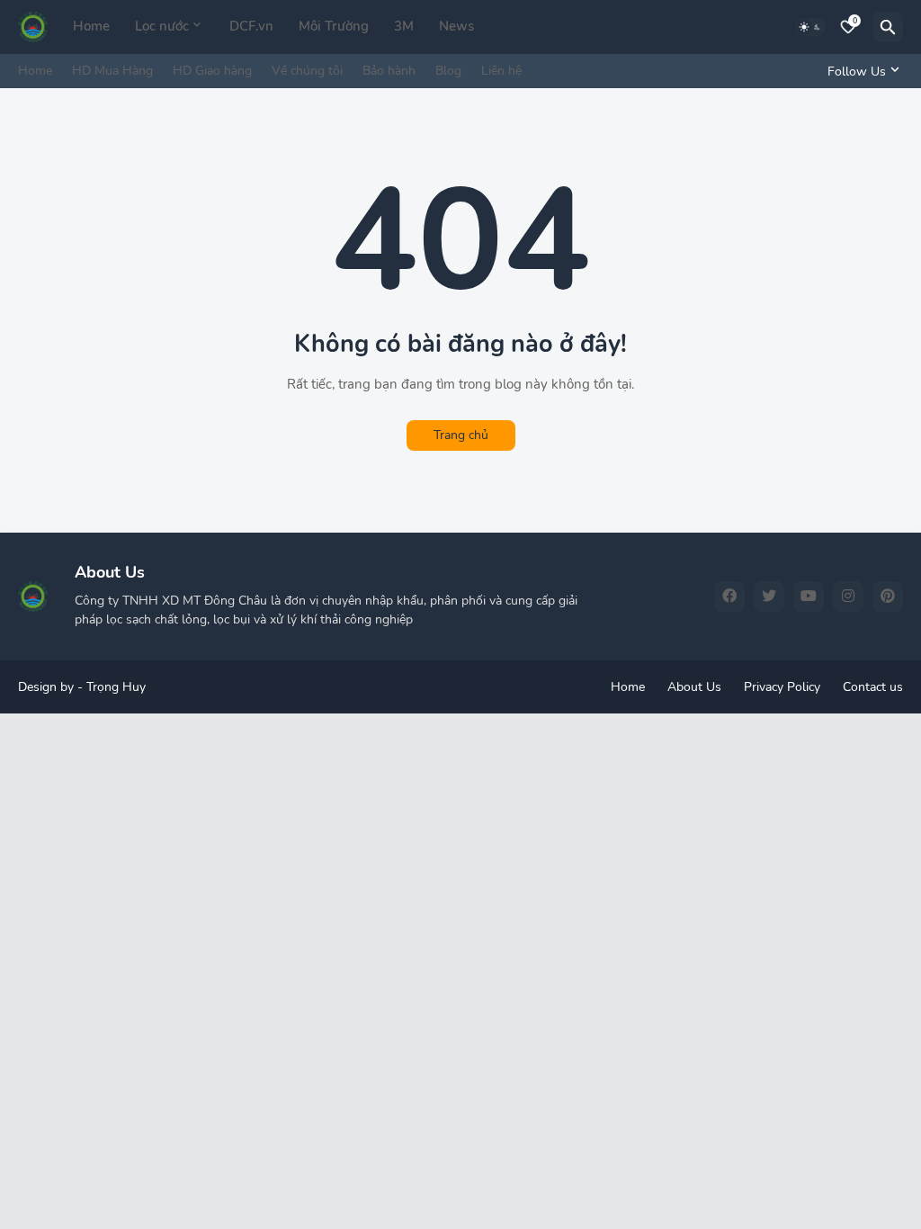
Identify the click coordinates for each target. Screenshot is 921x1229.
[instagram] (848, 596)
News (456, 26)
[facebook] (729, 596)
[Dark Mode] (810, 27)
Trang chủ (461, 435)
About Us (694, 686)
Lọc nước (162, 26)
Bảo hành (389, 70)
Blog (448, 70)
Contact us (873, 686)
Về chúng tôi (307, 70)
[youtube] (808, 596)
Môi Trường (334, 26)
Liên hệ (501, 70)
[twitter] (769, 596)
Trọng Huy (116, 686)
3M (404, 26)
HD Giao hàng (212, 70)
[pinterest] (887, 596)
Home (91, 26)
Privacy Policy (782, 686)
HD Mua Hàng (112, 70)
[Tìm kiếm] (887, 27)
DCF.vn (251, 26)
